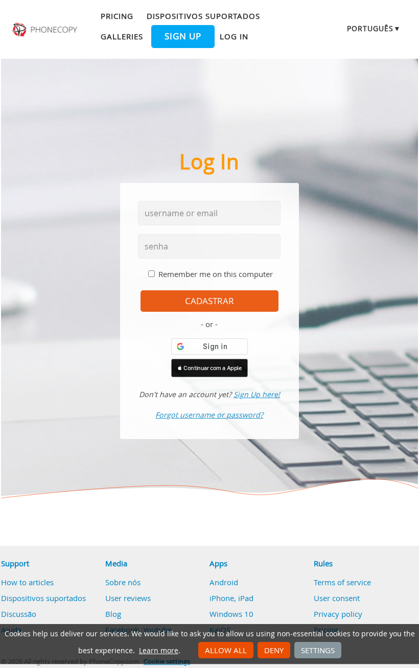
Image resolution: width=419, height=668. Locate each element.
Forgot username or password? (209, 415)
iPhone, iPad (231, 598)
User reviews (128, 598)
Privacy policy (338, 614)
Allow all (226, 650)
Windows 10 (231, 614)
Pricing (117, 16)
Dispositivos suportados (203, 16)
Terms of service (342, 582)
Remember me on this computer (215, 274)
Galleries (122, 36)
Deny (274, 650)
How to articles (27, 582)
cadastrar (209, 301)
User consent (337, 598)
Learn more (158, 650)
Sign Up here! (257, 394)
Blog (113, 614)
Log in (234, 36)
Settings (318, 650)
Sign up (183, 36)
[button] (209, 368)
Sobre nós (123, 582)
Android (224, 582)
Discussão (18, 614)
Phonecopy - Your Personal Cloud (45, 29)
